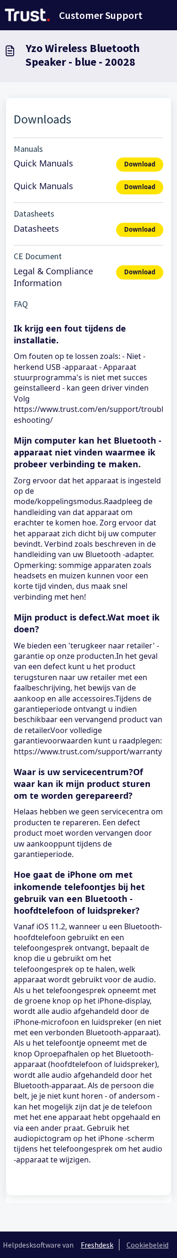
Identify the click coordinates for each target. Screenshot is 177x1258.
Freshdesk (97, 1244)
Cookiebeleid (147, 1244)
